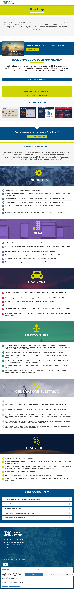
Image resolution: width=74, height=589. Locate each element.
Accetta (33, 574)
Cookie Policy (5, 586)
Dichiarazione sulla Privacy (14, 586)
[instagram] (4, 547)
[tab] (37, 79)
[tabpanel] (37, 83)
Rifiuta (52, 574)
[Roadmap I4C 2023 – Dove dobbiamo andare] (28, 112)
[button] (3, 112)
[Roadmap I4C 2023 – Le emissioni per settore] (46, 112)
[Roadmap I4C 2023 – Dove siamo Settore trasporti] (64, 112)
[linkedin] (7, 547)
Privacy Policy (10, 551)
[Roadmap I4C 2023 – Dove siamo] (10, 112)
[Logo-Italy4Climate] (9, 2)
